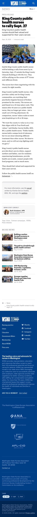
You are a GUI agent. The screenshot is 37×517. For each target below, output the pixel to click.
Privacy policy (30, 513)
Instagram (6, 176)
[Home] (3, 303)
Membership (6, 340)
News (6, 9)
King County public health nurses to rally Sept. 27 (20, 306)
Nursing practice (7, 325)
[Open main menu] (3, 3)
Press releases (7, 223)
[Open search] (33, 3)
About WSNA (6, 344)
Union (8, 221)
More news (8, 230)
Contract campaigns (18, 221)
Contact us (6, 468)
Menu (31, 9)
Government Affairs (8, 336)
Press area (5, 347)
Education (5, 332)
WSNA (28, 221)
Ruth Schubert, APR (17, 210)
